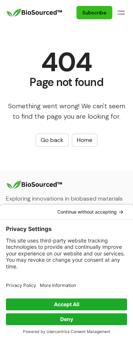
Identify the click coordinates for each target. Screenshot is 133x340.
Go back (52, 140)
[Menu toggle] (121, 13)
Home (84, 140)
